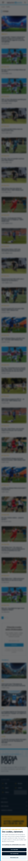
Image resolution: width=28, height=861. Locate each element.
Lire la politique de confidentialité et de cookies (13, 844)
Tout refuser (14, 849)
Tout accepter (14, 853)
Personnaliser (14, 857)
